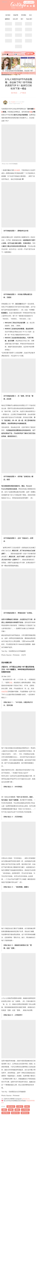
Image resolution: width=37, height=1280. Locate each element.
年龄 (30, 112)
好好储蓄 (17, 170)
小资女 (19, 1106)
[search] (34, 4)
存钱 (10, 682)
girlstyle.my (26, 1099)
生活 (30, 15)
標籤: (3, 1106)
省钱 (10, 1110)
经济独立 (6, 1113)
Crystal (13, 102)
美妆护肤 (15, 15)
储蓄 (4, 1110)
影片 (22, 19)
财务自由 (25, 1113)
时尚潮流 (23, 15)
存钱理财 (4, 691)
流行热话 (7, 15)
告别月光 (15, 1113)
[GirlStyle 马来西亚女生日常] (18, 5)
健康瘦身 (7, 19)
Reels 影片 (29, 19)
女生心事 (15, 19)
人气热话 (22, 93)
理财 (17, 1110)
